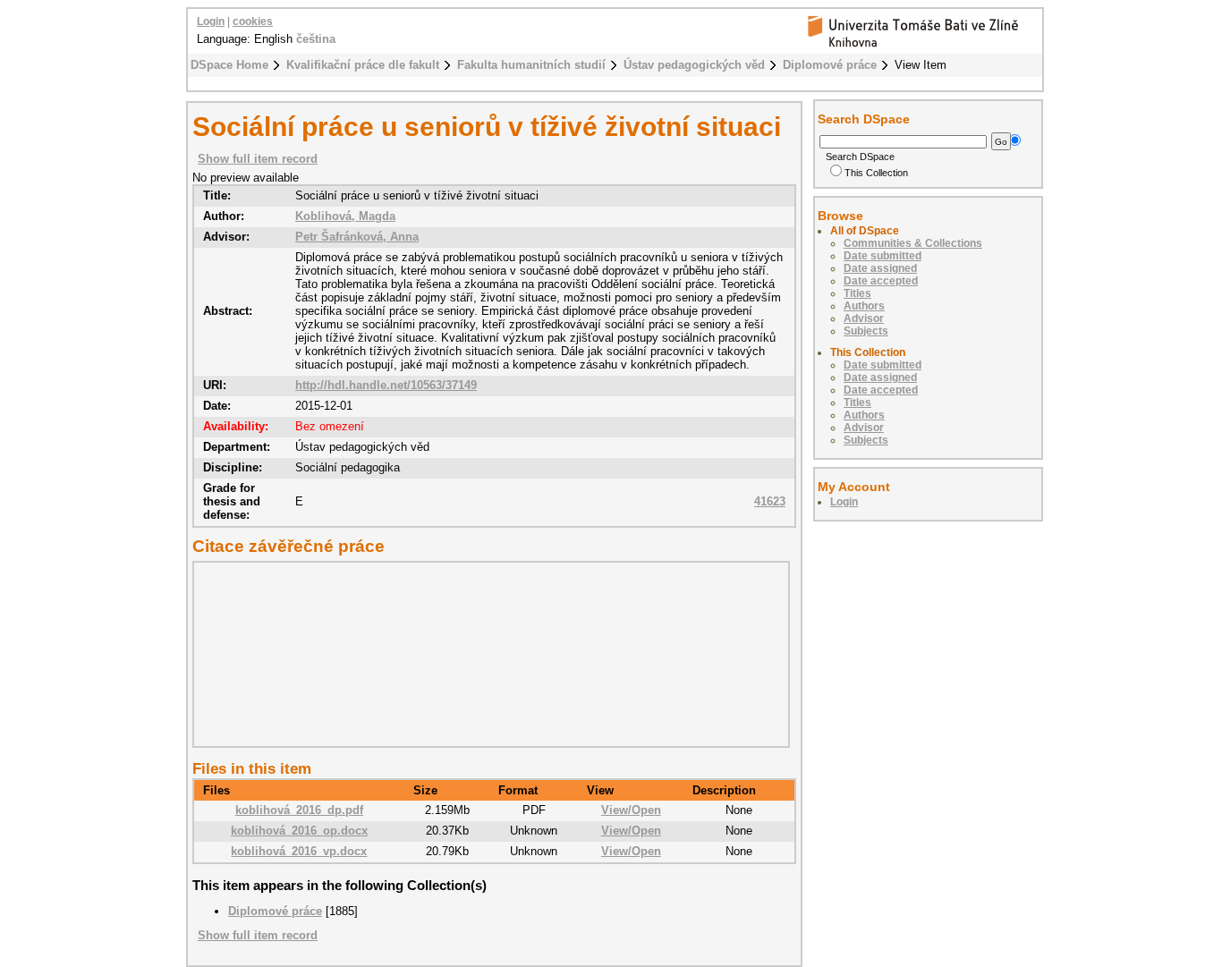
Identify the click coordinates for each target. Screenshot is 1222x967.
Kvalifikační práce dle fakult (362, 65)
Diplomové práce (830, 65)
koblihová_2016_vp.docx (299, 851)
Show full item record (258, 158)
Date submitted (882, 256)
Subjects (866, 331)
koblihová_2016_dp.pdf (299, 810)
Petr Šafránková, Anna (357, 236)
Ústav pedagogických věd (694, 65)
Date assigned (880, 268)
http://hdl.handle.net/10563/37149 (386, 385)
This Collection (876, 172)
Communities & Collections (913, 243)
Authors (864, 306)
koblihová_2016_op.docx (299, 830)
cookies (253, 21)
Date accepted (881, 281)
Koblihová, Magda (345, 216)
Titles (857, 293)
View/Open (631, 810)
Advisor (864, 318)
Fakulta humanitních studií (531, 65)
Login (211, 21)
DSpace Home (229, 65)
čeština (315, 39)
